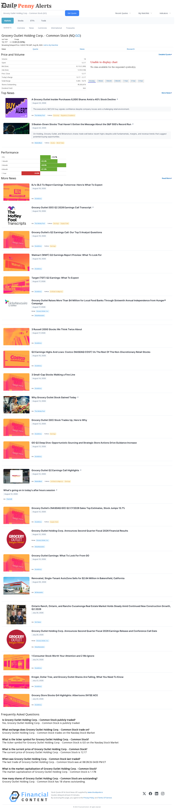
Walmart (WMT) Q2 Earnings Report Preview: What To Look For (67, 255)
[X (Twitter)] (144, 796)
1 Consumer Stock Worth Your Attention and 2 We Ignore (63, 655)
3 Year (133, 81)
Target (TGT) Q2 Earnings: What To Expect (55, 277)
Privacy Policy (89, 798)
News (31, 28)
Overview (21, 28)
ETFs (32, 20)
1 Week (100, 81)
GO (77, 35)
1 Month (109, 81)
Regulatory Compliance (68, 115)
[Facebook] (150, 796)
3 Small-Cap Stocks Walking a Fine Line (53, 374)
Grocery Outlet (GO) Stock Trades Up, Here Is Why (59, 420)
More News (166, 93)
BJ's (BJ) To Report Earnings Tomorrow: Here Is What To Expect (67, 184)
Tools (43, 20)
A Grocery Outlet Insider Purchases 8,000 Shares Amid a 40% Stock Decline (75, 99)
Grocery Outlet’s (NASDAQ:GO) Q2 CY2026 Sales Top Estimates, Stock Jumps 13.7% (78, 508)
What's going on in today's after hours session (30, 490)
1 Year (126, 81)
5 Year (141, 81)
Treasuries (70, 28)
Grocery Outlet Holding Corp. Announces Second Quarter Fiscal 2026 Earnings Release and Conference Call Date (94, 631)
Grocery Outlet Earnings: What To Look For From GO (60, 555)
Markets (7, 20)
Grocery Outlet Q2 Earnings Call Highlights (57, 470)
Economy (56, 115)
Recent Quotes (121, 13)
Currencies (42, 28)
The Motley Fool (40, 115)
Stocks (20, 20)
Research (131, 49)
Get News (38, 622)
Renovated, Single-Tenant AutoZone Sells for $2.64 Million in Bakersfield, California (78, 578)
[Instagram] (162, 796)
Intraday (92, 81)
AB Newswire (39, 592)
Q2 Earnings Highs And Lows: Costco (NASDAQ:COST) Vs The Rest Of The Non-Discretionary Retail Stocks (91, 352)
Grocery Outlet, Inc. (42, 311)
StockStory (38, 198)
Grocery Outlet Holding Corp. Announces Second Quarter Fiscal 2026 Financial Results (80, 530)
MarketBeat (38, 143)
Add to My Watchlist (50, 45)
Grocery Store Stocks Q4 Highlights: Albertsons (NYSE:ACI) (65, 695)
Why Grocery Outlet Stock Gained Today (55, 397)
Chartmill (9, 499)
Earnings (56, 223)
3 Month (117, 81)
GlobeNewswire (39, 315)
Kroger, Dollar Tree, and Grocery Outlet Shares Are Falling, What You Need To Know (78, 677)
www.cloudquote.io (95, 792)
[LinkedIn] (156, 796)
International (56, 28)
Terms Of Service (105, 798)
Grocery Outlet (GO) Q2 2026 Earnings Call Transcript (63, 207)
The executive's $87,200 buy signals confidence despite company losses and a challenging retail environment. (81, 109)
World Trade (60, 143)
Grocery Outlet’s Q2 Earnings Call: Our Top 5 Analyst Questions (67, 232)
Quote (35, 49)
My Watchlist (143, 13)
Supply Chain (65, 223)
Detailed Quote (165, 54)
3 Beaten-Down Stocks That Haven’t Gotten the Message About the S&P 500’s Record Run (83, 124)
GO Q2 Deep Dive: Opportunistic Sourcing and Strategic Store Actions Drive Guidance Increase (84, 442)
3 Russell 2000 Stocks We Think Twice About (57, 329)
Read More (166, 178)
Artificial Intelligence (56, 291)
